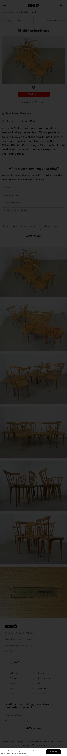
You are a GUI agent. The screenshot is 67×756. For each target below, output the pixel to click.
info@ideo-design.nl (22, 646)
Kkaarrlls (25, 113)
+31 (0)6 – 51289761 (22, 639)
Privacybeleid (57, 742)
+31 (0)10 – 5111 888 (24, 633)
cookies (32, 751)
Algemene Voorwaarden (33, 745)
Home (4, 12)
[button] (61, 4)
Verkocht (14, 12)
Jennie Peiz (28, 121)
